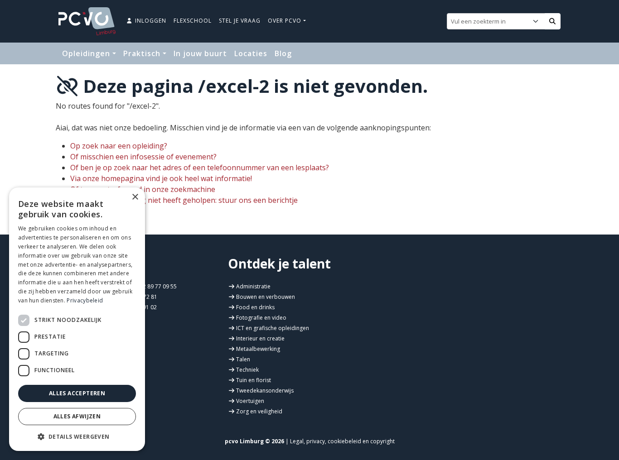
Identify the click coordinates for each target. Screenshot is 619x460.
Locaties (250, 53)
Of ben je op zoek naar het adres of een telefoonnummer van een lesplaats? (199, 167)
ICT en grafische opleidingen (272, 328)
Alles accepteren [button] (77, 393)
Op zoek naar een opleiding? (118, 146)
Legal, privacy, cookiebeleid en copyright (342, 441)
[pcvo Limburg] (87, 21)
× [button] (134, 197)
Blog (283, 53)
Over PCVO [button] (285, 20)
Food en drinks (255, 307)
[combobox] (489, 21)
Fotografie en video (261, 317)
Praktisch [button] (143, 53)
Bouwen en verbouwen (265, 297)
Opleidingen (87, 53)
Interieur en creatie (260, 338)
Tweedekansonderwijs (265, 390)
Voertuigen (250, 401)
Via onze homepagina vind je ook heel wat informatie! (161, 178)
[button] (77, 436)
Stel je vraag (240, 20)
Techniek (247, 370)
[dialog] (77, 319)
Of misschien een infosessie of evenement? (143, 157)
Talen (243, 359)
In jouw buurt (200, 53)
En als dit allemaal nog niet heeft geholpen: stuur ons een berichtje (184, 200)
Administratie (253, 286)
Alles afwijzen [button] (77, 416)
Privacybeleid (85, 300)
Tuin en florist (253, 380)
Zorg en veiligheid (259, 411)
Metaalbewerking (258, 349)
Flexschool (193, 20)
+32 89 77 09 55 (156, 286)
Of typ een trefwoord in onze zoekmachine (142, 189)
